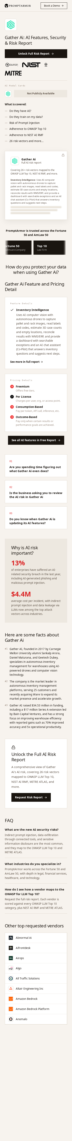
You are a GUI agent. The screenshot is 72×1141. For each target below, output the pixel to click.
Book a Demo (52, 5)
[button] (36, 185)
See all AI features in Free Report (34, 440)
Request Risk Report (29, 797)
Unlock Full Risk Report (33, 53)
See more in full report (25, 362)
